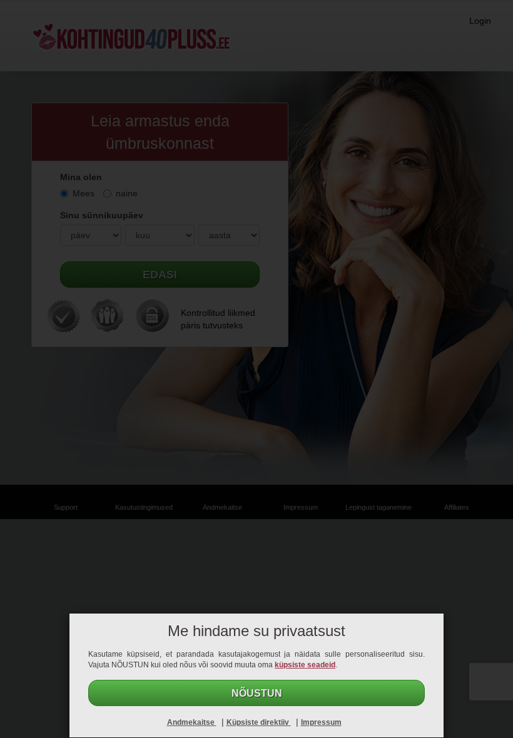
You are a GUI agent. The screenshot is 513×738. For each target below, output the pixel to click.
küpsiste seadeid (305, 664)
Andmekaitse (191, 722)
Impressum (321, 722)
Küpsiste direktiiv (258, 722)
